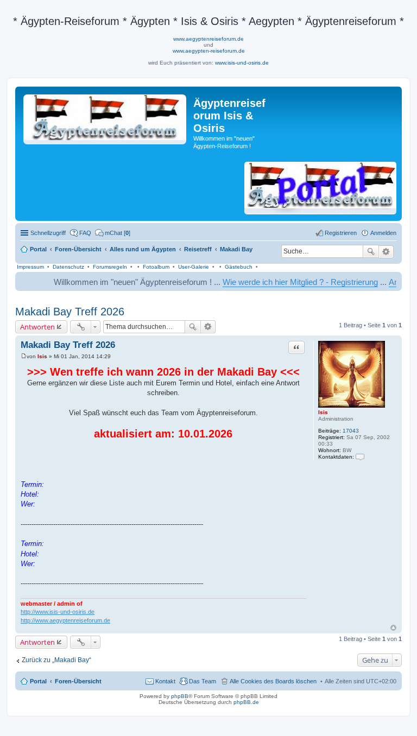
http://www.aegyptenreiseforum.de (65, 620)
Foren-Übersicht (78, 681)
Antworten (37, 327)
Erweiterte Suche (386, 251)
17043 (351, 431)
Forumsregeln (110, 267)
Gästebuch (238, 267)
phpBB (179, 696)
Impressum (30, 267)
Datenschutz (68, 267)
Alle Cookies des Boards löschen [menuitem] (273, 681)
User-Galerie (193, 267)
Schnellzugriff (48, 233)
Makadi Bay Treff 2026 (69, 312)
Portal (38, 249)
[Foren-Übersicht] (105, 117)
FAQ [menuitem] (85, 233)
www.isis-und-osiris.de (242, 63)
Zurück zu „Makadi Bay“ (56, 660)
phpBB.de (246, 702)
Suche (371, 251)
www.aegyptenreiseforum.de (208, 39)
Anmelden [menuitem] (383, 233)
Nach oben (393, 628)
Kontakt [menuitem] (165, 681)
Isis (323, 412)
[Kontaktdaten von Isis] (360, 457)
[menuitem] (112, 232)
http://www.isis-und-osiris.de (57, 611)
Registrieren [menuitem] (341, 233)
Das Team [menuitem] (202, 681)
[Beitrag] (24, 356)
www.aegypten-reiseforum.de (209, 51)
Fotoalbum (156, 267)
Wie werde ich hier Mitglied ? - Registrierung (291, 282)
